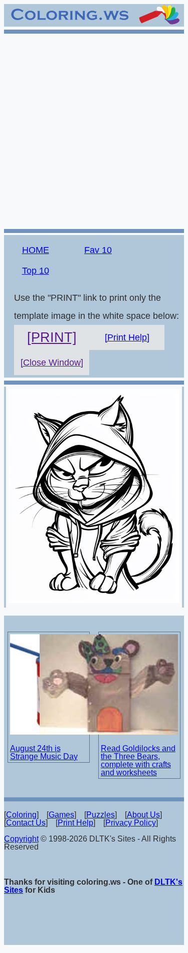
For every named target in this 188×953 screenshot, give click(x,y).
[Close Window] (52, 363)
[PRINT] (52, 337)
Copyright (21, 839)
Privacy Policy (130, 822)
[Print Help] (127, 337)
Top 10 (35, 271)
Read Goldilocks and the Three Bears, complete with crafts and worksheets (138, 760)
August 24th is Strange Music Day (44, 752)
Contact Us (26, 822)
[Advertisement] (94, 130)
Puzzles (100, 814)
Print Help (75, 822)
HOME (35, 250)
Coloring (21, 814)
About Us (143, 814)
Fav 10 (98, 250)
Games (61, 814)
